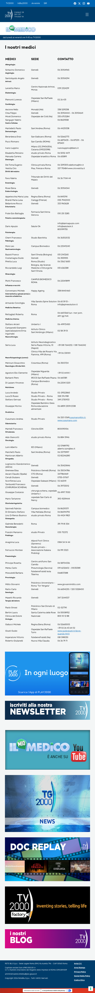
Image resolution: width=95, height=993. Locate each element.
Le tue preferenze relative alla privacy (53, 990)
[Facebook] (75, 3)
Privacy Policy (80, 972)
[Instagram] (84, 3)
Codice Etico (79, 980)
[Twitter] (79, 3)
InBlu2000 (23, 3)
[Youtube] (88, 3)
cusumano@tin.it (77, 417)
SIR (45, 3)
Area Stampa (79, 968)
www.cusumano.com (67, 420)
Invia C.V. (78, 964)
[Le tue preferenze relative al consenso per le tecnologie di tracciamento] (90, 988)
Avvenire (36, 3)
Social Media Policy (82, 976)
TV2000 (10, 3)
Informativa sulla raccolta (32, 990)
